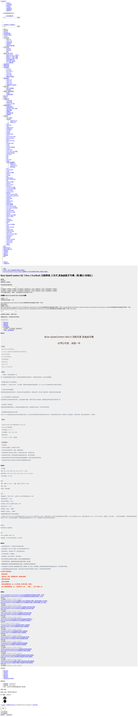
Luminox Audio (10, 191)
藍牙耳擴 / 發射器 (10, 61)
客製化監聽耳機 (10, 45)
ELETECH (9, 154)
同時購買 (55, 289)
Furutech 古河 (9, 169)
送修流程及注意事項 (8, 678)
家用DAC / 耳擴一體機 (12, 58)
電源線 (8, 93)
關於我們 (5, 671)
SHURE (8, 213)
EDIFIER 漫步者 (10, 153)
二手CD (5, 36)
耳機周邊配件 (9, 107)
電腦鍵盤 (8, 114)
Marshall (8, 192)
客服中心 (5, 253)
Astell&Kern (9, 128)
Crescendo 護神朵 (10, 147)
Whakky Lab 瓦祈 (10, 239)
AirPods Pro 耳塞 (10, 103)
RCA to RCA (9, 71)
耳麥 (7, 51)
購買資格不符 (27, 289)
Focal (7, 168)
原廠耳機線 (9, 110)
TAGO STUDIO (10, 227)
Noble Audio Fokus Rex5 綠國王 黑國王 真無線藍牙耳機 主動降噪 (17, 662)
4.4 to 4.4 (8, 72)
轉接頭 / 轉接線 (10, 76)
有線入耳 (8, 39)
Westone (8, 237)
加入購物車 (3, 289)
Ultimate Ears (9, 235)
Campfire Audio (10, 143)
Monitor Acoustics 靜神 (11, 194)
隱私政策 (5, 675)
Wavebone (8, 236)
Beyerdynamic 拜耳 (11, 136)
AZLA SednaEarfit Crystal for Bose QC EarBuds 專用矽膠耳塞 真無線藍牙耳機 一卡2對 (22, 596)
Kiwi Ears (8, 185)
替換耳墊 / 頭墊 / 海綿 (11, 108)
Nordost (8, 199)
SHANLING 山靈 (10, 212)
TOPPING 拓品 (10, 231)
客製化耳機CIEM (7, 249)
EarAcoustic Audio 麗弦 (12, 151)
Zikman (8, 244)
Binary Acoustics (10, 138)
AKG (7, 126)
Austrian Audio (9, 134)
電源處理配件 (9, 94)
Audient (8, 131)
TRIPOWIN (9, 232)
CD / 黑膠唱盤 (9, 62)
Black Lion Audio (10, 140)
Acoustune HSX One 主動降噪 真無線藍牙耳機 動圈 (13, 644)
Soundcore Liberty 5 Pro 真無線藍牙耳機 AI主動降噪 (13, 632)
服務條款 (5, 677)
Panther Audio (9, 200)
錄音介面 (5, 96)
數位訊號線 (6, 78)
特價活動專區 (6, 33)
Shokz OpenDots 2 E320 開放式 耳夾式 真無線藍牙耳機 (14, 638)
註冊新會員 (9, 4)
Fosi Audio (8, 159)
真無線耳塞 (9, 102)
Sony (7, 217)
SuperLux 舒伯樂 (10, 224)
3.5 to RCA (9, 70)
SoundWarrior (9, 220)
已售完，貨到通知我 (36, 289)
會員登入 (8, 3)
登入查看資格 (20, 289)
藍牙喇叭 (8, 89)
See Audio (8, 209)
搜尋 (18, 17)
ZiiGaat (8, 243)
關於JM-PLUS (6, 247)
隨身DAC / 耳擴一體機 (12, 56)
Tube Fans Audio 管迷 (11, 233)
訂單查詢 (8, 7)
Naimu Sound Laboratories (12, 195)
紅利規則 (5, 252)
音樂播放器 (6, 64)
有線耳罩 (8, 48)
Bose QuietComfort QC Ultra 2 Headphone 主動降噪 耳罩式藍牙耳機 (17, 608)
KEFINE (8, 183)
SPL (7, 223)
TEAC (7, 228)
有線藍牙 (8, 44)
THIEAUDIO (9, 229)
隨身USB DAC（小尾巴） (12, 55)
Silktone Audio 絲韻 (11, 215)
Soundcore (8, 219)
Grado (7, 171)
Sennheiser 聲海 (10, 210)
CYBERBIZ (35, 704)
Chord (7, 144)
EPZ (7, 155)
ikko (7, 176)
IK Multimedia (9, 177)
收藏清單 (8, 10)
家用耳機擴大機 (10, 59)
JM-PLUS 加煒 (10, 181)
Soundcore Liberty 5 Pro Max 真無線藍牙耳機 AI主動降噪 (15, 626)
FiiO (7, 157)
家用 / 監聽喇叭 (10, 88)
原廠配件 (8, 111)
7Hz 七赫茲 (9, 117)
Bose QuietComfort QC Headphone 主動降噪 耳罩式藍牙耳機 (15, 614)
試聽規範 (5, 250)
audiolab (8, 132)
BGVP (7, 139)
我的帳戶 (8, 6)
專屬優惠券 (9, 9)
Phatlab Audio (9, 203)
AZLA (7, 135)
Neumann (8, 197)
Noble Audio (9, 198)
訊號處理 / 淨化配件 (11, 85)
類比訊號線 (6, 67)
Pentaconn (8, 202)
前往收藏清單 (9, 15)
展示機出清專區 (7, 34)
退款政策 (5, 674)
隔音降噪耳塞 (9, 113)
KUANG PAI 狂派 (10, 187)
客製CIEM (12, 122)
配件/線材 (12, 167)
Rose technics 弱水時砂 (11, 207)
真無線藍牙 (9, 42)
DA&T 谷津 (9, 150)
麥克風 (5, 97)
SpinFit (8, 221)
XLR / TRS (9, 75)
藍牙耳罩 (8, 50)
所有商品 (5, 31)
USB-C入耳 (9, 41)
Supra (7, 225)
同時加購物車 (48, 289)
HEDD (8, 174)
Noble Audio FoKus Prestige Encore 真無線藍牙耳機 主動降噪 (15, 650)
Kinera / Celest (9, 184)
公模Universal (13, 120)
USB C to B (9, 83)
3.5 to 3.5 (8, 68)
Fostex (7, 160)
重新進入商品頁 (4, 319)
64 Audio (8, 119)
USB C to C (9, 82)
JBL (7, 180)
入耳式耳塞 (9, 100)
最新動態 (5, 255)
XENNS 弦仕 (9, 240)
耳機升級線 (6, 65)
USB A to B (9, 79)
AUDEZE (8, 130)
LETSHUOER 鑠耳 (11, 188)
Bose (7, 142)
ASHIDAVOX (9, 127)
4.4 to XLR (9, 74)
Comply (8, 145)
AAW (7, 123)
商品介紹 (5, 322)
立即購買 (9, 290)
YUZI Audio (9, 242)
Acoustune (8, 125)
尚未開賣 (14, 289)
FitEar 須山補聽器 (10, 162)
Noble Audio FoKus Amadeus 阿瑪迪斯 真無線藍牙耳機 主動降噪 (16, 656)
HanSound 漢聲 (10, 172)
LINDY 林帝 (9, 190)
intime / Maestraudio (11, 179)
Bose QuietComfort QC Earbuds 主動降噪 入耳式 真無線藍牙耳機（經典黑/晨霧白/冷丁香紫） (24, 602)
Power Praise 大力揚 (11, 206)
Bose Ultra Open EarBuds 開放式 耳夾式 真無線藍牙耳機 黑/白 (16, 620)
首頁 (4, 246)
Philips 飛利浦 (9, 204)
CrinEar (8, 148)
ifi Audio (8, 175)
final (7, 158)
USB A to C (9, 81)
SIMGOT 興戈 (9, 216)
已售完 (43, 289)
